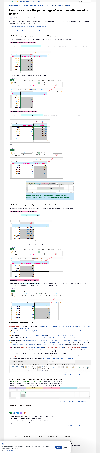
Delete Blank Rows (46, 331)
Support (60, 5)
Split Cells (49, 351)
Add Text (30, 347)
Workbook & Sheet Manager (55, 342)
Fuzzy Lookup (71, 335)
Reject (66, 447)
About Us (67, 436)
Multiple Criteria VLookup (25, 335)
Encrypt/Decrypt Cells (30, 344)
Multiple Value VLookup (40, 335)
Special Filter (62, 344)
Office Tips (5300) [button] (50, 5)
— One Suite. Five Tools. (24, 1)
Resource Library (68, 342)
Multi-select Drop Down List (67, 337)
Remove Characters (39, 347)
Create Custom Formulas (68, 326)
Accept (59, 447)
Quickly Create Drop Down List (34, 337)
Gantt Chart (61, 347)
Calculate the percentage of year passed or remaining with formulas (28, 26)
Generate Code (56, 326)
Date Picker (84, 342)
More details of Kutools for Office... (64, 426)
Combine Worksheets (17, 344)
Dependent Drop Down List (51, 337)
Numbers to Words (76, 349)
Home (15, 436)
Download (33, 5)
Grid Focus (24, 342)
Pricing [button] (40, 5)
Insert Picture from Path (50, 349)
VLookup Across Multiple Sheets (57, 335)
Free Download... (81, 374)
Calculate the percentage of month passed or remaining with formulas (28, 30)
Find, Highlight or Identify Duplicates (30, 331)
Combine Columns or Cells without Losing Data (66, 331)
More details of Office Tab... (66, 401)
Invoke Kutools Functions (22, 328)
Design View (32, 342)
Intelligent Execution (45, 326)
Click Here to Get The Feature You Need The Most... (58, 358)
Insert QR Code (39, 349)
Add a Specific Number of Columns (30, 340)
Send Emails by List (43, 344)
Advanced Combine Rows (40, 351)
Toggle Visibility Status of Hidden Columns (61, 340)
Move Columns (44, 340)
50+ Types (52, 347)
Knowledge (27, 436)
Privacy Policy (53, 436)
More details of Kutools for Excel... (64, 374)
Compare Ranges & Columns (81, 340)
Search (68, 5)
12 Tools (24, 347)
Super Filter (53, 344)
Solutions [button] (25, 5)
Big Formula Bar (42, 342)
